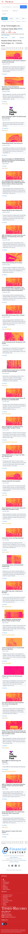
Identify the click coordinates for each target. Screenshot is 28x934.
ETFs (17, 18)
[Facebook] (12, 865)
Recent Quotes (5, 10)
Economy (6, 103)
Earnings (6, 130)
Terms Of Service (15, 861)
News (8, 21)
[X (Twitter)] (8, 865)
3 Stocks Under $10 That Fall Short (11, 481)
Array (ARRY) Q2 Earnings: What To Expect (13, 315)
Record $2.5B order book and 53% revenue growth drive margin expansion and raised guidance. (13, 124)
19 (25, 48)
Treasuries (23, 21)
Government (9, 523)
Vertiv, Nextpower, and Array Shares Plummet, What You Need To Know (11, 620)
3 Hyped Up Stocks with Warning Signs (12, 676)
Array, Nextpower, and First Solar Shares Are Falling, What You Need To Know (13, 508)
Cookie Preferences (22, 930)
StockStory (5, 101)
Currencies (12, 21)
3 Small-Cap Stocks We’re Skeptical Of (12, 210)
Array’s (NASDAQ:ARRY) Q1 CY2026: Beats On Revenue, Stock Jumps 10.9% (13, 812)
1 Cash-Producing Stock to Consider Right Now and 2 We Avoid (13, 648)
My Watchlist (15, 10)
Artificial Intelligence (8, 329)
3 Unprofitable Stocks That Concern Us (12, 143)
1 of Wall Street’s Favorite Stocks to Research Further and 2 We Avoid (14, 61)
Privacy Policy (23, 860)
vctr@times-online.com (10, 917)
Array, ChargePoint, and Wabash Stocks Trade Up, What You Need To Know (12, 427)
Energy (6, 385)
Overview (4, 21)
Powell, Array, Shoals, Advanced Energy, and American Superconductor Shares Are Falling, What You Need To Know (14, 732)
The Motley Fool (5, 128)
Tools (23, 18)
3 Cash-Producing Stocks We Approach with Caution (13, 342)
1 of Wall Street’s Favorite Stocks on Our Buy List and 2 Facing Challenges (13, 370)
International (18, 21)
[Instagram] (19, 865)
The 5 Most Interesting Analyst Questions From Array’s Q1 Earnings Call (13, 703)
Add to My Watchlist (5, 35)
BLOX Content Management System (10, 932)
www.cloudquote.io (14, 857)
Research (22, 37)
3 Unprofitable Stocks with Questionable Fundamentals (12, 565)
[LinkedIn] (15, 865)
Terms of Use (3, 930)
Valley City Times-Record (10, 929)
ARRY (19, 29)
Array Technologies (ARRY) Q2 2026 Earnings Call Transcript (14, 117)
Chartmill (4, 166)
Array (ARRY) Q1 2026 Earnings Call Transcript (11, 761)
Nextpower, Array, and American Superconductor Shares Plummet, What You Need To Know (13, 88)
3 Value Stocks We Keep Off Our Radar (12, 262)
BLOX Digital (20, 932)
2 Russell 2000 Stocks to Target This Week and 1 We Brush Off (13, 455)
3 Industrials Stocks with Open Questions (13, 538)
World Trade (7, 747)
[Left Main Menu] (2, 2)
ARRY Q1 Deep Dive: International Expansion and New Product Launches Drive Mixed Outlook (13, 786)
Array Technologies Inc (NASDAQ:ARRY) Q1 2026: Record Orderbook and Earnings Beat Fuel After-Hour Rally (13, 160)
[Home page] (14, 908)
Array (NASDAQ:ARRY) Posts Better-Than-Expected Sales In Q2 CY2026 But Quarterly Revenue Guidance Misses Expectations (13, 182)
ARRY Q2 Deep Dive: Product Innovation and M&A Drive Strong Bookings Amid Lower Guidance (13, 237)
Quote (5, 37)
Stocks (11, 18)
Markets (4, 18)
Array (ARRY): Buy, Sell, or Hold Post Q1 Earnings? (12, 591)
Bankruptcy (6, 606)
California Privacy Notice (15, 930)
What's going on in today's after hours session (12, 831)
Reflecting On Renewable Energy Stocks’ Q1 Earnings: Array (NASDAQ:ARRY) (13, 399)
